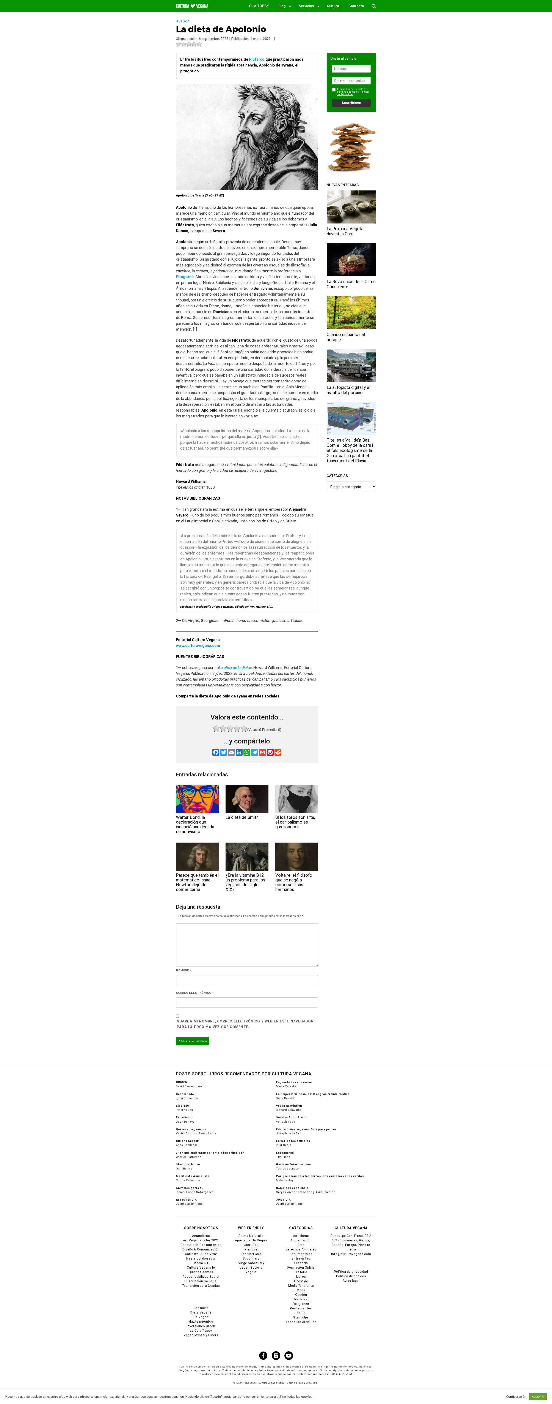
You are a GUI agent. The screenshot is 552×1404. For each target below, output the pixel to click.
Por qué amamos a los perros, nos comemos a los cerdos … (321, 1176)
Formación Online (301, 1267)
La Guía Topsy (201, 1330)
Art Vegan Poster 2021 (201, 1240)
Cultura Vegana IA (201, 1267)
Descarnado (185, 1094)
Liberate (182, 1105)
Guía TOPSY (259, 6)
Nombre (183, 970)
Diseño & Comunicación (201, 1249)
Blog (282, 6)
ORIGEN (181, 1082)
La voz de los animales (293, 1141)
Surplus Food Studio (291, 1117)
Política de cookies (351, 1276)
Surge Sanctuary (251, 1263)
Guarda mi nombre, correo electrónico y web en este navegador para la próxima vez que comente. (245, 1024)
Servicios (306, 6)
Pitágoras (185, 276)
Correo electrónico (195, 992)
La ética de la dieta (234, 667)
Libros (301, 1276)
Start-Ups (301, 1317)
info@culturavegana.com (351, 1254)
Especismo (184, 1117)
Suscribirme (351, 102)
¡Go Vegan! (201, 1317)
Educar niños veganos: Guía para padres (306, 1129)
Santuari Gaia (251, 1254)
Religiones (301, 1304)
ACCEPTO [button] (538, 1396)
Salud (301, 1313)
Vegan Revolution (289, 1105)
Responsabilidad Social (201, 1276)
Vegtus (251, 1272)
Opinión (301, 1294)
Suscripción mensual (201, 1281)
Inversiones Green (201, 1326)
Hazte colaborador (201, 1258)
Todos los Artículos (301, 1322)
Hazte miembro (201, 1321)
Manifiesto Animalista (192, 1176)
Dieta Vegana (201, 1312)
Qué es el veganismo (191, 1129)
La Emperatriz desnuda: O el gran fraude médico (313, 1094)
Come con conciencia (292, 1188)
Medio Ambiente (301, 1285)
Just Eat (251, 1245)
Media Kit (201, 1263)
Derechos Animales (301, 1249)
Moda (301, 1290)
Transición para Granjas (201, 1285)
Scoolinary (251, 1258)
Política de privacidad (351, 1271)
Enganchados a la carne (294, 1082)
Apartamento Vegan (251, 1240)
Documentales (301, 1254)
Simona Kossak (187, 1141)
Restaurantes (301, 1308)
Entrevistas (301, 1258)
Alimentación (301, 1240)
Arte (301, 1245)
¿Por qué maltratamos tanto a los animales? (210, 1152)
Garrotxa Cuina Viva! (201, 1254)
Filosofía (301, 1263)
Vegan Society (251, 1267)
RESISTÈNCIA (186, 1199)
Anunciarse (201, 1236)
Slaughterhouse (188, 1164)
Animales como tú (189, 1188)
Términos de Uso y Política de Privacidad (353, 93)
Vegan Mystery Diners (201, 1335)
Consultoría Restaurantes (201, 1245)
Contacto (356, 6)
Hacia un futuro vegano (293, 1164)
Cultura (333, 6)
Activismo (301, 1236)
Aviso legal (351, 1280)
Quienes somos (201, 1272)
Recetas (301, 1299)
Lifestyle (301, 1281)
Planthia (251, 1249)
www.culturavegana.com (198, 645)
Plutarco (257, 59)
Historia (182, 21)
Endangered (285, 1152)
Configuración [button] (516, 1397)
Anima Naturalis (251, 1236)
